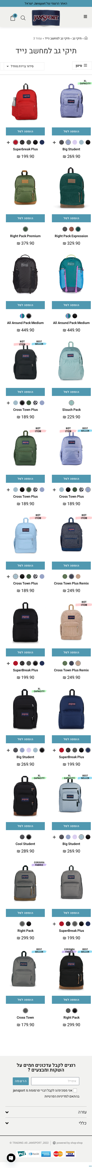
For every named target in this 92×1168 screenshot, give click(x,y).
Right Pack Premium (25, 236)
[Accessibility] (90, 1166)
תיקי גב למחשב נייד (57, 38)
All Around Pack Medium (71, 322)
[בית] (86, 38)
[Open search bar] (23, 18)
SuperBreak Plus (25, 670)
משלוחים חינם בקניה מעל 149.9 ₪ (43, 3)
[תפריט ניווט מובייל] (85, 17)
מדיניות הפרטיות (56, 1096)
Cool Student (25, 843)
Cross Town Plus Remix (71, 583)
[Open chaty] (11, 1158)
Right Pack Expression (71, 236)
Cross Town (25, 1017)
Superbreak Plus (25, 149)
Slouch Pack (71, 409)
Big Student (71, 149)
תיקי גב (77, 38)
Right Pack (25, 930)
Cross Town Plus (25, 409)
